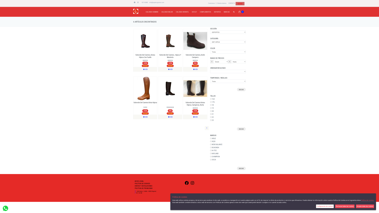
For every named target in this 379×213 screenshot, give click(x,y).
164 (213, 99)
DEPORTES (217, 12)
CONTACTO (231, 3)
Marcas (227, 12)
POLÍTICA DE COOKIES (142, 184)
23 (213, 120)
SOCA (214, 160)
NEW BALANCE (217, 144)
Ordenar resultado (218, 68)
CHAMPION (216, 157)
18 (213, 105)
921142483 (145, 2)
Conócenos (211, 3)
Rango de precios (217, 58)
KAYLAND (215, 153)
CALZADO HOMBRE (152, 12)
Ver (146, 69)
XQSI (213, 141)
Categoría (214, 38)
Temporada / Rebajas (218, 78)
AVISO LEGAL (139, 181)
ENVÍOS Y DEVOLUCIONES (143, 186)
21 (213, 114)
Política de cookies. (367, 200)
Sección (213, 29)
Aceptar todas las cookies (365, 206)
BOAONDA (215, 147)
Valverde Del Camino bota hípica (145, 102)
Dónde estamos (221, 3)
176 (213, 102)
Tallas (213, 96)
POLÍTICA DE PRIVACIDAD (143, 188)
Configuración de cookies (325, 206)
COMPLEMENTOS (205, 12)
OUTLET (194, 12)
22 (213, 117)
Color (212, 48)
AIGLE (214, 138)
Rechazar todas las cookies (345, 206)
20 (213, 111)
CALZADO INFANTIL (182, 12)
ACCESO (240, 4)
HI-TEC (214, 150)
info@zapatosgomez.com (156, 2)
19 (213, 108)
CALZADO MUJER (167, 12)
